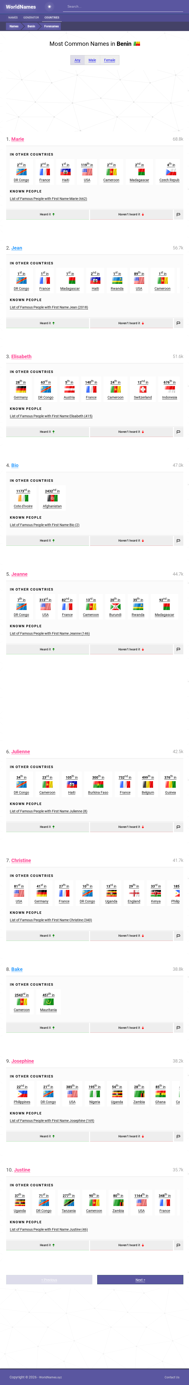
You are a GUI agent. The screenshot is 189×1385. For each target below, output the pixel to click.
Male (92, 60)
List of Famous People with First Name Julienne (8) (48, 811)
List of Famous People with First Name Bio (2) (44, 525)
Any (77, 60)
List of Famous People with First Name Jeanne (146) (50, 633)
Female (109, 60)
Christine (21, 860)
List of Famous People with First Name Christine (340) (51, 920)
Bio (14, 465)
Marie (17, 139)
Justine (22, 1170)
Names (13, 17)
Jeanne (19, 574)
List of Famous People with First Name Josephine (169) (52, 1121)
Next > (140, 1280)
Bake (17, 969)
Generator (31, 17)
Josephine (22, 1061)
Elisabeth (21, 356)
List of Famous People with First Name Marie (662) (48, 199)
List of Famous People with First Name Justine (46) (49, 1229)
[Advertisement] (94, 100)
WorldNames (21, 7)
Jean (16, 248)
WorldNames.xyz (50, 1377)
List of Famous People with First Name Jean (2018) (49, 307)
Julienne (20, 752)
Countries (52, 17)
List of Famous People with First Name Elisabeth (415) (51, 416)
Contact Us (172, 1377)
